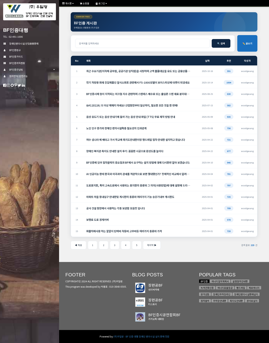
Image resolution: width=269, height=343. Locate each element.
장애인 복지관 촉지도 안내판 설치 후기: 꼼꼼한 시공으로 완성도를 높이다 (124, 151)
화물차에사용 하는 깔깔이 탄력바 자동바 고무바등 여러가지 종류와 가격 (124, 231)
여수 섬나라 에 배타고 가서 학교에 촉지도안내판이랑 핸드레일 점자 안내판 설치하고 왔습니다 (135, 140)
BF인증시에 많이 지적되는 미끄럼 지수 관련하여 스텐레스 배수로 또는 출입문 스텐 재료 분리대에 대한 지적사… (138, 94)
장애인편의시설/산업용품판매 (23, 43)
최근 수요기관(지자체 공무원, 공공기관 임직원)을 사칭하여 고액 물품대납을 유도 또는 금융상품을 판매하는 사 (138, 71)
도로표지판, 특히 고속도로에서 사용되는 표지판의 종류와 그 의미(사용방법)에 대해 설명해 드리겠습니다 (138, 185)
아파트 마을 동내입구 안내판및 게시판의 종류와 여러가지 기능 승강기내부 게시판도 (130, 197)
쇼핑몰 (85, 3)
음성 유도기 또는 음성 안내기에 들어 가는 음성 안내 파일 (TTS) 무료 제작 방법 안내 (130, 117)
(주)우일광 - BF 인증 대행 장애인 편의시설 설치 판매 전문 (141, 336)
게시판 (68, 3)
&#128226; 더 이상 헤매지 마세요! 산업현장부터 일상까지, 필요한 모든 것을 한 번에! (132, 105)
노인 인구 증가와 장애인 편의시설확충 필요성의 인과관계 (116, 128)
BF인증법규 (15, 50)
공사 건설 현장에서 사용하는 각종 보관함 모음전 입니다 (115, 208)
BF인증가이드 (16, 56)
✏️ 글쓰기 (247, 43)
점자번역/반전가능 (18, 76)
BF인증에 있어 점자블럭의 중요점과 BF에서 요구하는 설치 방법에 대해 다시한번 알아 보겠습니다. (138, 162)
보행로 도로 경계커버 (97, 220)
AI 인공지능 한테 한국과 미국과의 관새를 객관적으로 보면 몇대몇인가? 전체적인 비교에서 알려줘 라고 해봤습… (138, 174)
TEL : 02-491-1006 (13, 36)
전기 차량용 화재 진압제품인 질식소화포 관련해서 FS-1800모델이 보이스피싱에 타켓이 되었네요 (138, 82)
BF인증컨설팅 (16, 69)
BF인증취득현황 (17, 63)
